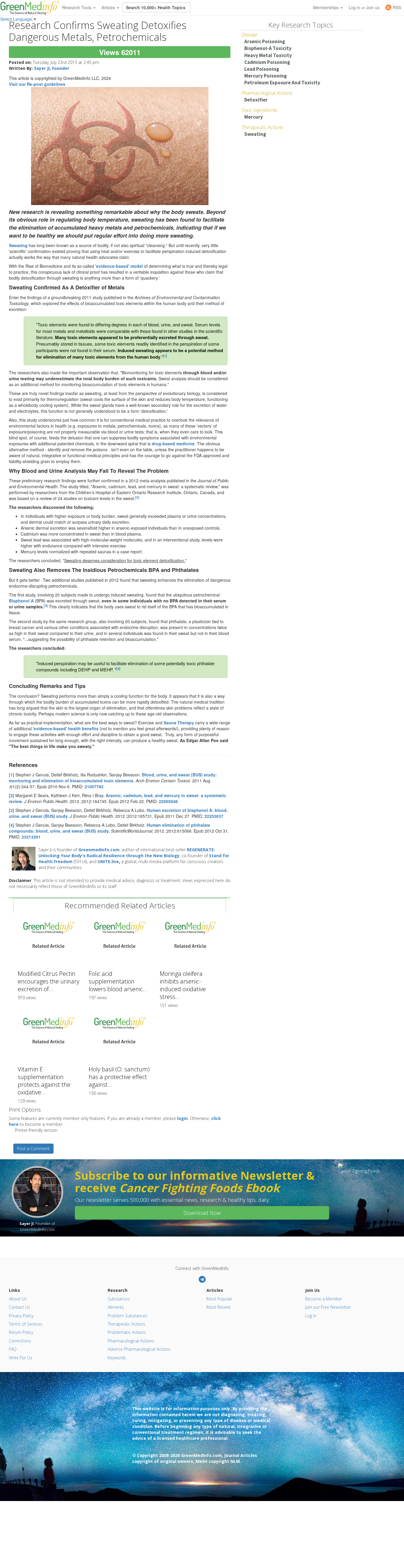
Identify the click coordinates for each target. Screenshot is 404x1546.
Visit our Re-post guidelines (37, 84)
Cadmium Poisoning (267, 62)
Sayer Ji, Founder (51, 68)
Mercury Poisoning (265, 75)
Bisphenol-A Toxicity (268, 48)
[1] (165, 355)
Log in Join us (364, 7)
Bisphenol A (21, 601)
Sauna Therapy (179, 723)
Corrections (20, 1341)
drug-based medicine (173, 443)
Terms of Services (25, 1324)
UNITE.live (108, 861)
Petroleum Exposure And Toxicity (282, 82)
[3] (11, 810)
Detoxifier (256, 99)
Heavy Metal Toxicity (268, 55)
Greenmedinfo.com (98, 849)
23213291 (31, 837)
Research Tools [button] (77, 7)
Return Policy (21, 1332)
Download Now (202, 1212)
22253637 (213, 816)
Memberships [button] (326, 7)
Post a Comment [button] (33, 1148)
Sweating (18, 245)
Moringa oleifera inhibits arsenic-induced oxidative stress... (183, 985)
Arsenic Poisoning (264, 41)
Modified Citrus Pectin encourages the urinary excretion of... (48, 981)
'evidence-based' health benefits (65, 728)
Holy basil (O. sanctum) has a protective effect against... (119, 1077)
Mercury (253, 117)
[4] (118, 668)
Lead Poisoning (261, 69)
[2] (137, 497)
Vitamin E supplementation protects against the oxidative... (44, 1080)
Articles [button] (108, 7)
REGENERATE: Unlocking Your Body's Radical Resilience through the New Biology (126, 852)
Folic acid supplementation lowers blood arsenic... (118, 981)
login (182, 1118)
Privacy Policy (21, 1315)
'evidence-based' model (119, 266)
